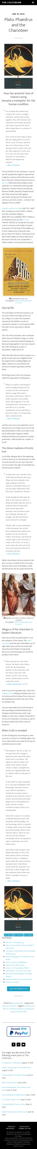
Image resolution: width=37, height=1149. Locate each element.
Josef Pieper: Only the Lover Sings (18, 970)
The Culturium (11, 2)
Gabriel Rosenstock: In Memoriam (14, 1112)
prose (17, 1011)
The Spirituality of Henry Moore (14, 1104)
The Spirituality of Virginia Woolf (14, 1095)
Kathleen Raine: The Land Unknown (19, 979)
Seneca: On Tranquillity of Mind (17, 968)
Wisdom (14, 1006)
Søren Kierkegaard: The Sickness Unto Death (20, 958)
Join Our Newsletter (18, 989)
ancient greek (29, 1006)
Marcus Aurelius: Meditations (16, 962)
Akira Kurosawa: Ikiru (10, 1082)
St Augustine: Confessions (11, 1062)
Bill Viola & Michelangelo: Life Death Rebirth (19, 975)
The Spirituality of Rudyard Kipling (14, 1075)
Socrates (25, 219)
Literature (6, 1006)
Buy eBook (18, 935)
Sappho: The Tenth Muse (15, 965)
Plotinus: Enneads (12, 982)
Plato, (14, 165)
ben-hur (6, 1008)
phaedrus (21, 1008)
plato (12, 1011)
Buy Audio (28, 935)
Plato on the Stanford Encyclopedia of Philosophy (20, 947)
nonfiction (13, 1008)
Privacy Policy (18, 1146)
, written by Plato (12, 208)
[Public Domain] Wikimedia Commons (23, 301)
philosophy (30, 1008)
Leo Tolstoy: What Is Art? (11, 1099)
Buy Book (8, 935)
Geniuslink (26, 1144)
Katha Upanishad (14, 684)
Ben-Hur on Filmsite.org (15, 942)
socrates (23, 1011)
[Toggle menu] (33, 2)
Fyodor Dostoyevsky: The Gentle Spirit (16, 1067)
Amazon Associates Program (14, 1140)
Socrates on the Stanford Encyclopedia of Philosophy (20, 952)
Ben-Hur (5, 183)
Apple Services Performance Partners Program (19, 1142)
